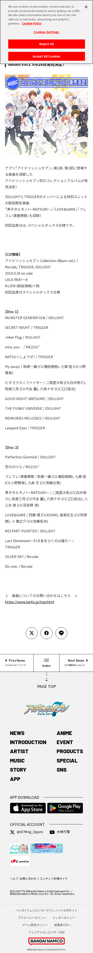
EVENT (65, 742)
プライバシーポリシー (32, 917)
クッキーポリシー (64, 917)
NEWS (17, 733)
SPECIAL (67, 760)
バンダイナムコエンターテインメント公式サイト (46, 910)
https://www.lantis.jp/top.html (29, 601)
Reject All (46, 44)
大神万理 (63, 831)
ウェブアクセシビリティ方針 (46, 932)
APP (15, 779)
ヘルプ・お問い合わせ (23, 878)
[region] (46, 32)
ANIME (64, 733)
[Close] (86, 7)
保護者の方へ (62, 925)
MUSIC (17, 760)
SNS (62, 769)
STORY (18, 769)
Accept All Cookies (46, 56)
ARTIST (19, 751)
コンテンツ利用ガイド (54, 878)
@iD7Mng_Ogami (30, 831)
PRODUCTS (70, 751)
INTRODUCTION (28, 742)
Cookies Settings (46, 32)
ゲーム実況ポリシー (35, 925)
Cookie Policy (32, 23)
